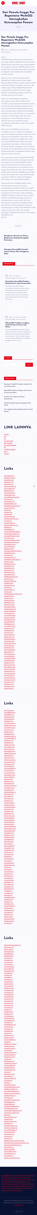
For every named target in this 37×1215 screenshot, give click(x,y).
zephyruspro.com (9, 854)
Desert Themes (18, 1205)
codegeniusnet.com (9, 745)
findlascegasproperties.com (12, 1087)
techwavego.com (8, 798)
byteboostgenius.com (10, 828)
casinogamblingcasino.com (12, 536)
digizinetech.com (9, 652)
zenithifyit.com (8, 979)
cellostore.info (8, 514)
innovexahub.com (9, 966)
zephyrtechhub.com (9, 906)
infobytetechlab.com (10, 658)
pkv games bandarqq (10, 445)
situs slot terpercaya (14, 1177)
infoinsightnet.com (9, 747)
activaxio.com (8, 1033)
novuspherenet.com (9, 897)
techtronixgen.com (9, 613)
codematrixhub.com (9, 639)
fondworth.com (8, 499)
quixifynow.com (8, 852)
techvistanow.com (9, 764)
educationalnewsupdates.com (12, 945)
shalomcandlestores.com (11, 525)
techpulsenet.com (9, 790)
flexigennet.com (8, 583)
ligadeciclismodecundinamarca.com (14, 1140)
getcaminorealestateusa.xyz (12, 1158)
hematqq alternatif (18, 1181)
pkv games (19, 226)
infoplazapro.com (9, 630)
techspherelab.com (9, 818)
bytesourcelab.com (9, 846)
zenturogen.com (8, 878)
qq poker (8, 1186)
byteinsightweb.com (9, 607)
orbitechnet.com (8, 899)
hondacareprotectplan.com (11, 534)
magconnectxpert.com (10, 785)
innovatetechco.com (9, 626)
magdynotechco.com (10, 725)
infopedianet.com (9, 833)
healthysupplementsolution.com (13, 594)
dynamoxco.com (8, 876)
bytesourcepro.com (9, 815)
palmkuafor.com (8, 482)
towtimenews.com (9, 538)
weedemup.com (8, 1119)
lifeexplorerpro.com (9, 1057)
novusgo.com (8, 1059)
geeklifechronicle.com (10, 1044)
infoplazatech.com (9, 734)
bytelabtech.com (8, 721)
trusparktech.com (9, 994)
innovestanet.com (9, 863)
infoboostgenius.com (10, 643)
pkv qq (15, 1175)
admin (7, 50)
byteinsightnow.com (10, 667)
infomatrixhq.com (9, 766)
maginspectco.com (9, 686)
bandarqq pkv (16, 1186)
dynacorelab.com (9, 968)
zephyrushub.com (9, 951)
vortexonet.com (8, 962)
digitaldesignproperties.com (12, 506)
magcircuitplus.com (9, 677)
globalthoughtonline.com (11, 518)
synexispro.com (8, 1136)
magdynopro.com (9, 628)
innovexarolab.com (9, 656)
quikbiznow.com (8, 914)
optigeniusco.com (9, 988)
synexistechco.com (9, 971)
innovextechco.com (9, 772)
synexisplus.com (8, 960)
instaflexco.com (8, 1014)
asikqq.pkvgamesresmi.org (14, 1190)
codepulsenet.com (9, 835)
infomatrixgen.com (9, 654)
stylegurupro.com (9, 1037)
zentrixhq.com (8, 861)
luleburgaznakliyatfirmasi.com (13, 551)
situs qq (6, 453)
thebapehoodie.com (9, 553)
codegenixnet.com (9, 662)
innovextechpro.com (9, 615)
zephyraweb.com (8, 984)
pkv (5, 436)
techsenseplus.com (9, 641)
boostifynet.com (8, 999)
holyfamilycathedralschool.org (13, 1145)
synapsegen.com (8, 886)
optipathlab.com (8, 953)
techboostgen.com (9, 717)
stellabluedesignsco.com (11, 576)
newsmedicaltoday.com (10, 1130)
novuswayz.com (8, 1007)
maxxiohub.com (8, 981)
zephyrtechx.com (8, 1003)
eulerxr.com (7, 1072)
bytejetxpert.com (8, 684)
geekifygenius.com (9, 1074)
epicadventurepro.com (10, 1052)
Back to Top (19, 1211)
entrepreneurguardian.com (11, 1112)
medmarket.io (8, 587)
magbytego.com (8, 742)
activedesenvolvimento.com (12, 1100)
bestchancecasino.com (10, 1121)
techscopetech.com (9, 803)
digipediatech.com (9, 602)
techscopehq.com (9, 839)
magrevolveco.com (9, 671)
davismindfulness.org (10, 1151)
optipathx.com (8, 856)
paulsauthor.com (8, 579)
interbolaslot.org (9, 480)
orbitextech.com (8, 1076)
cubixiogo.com (8, 895)
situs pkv (25, 1175)
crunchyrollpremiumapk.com (12, 531)
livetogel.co (7, 1082)
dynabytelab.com (9, 956)
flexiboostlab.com (9, 1018)
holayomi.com (8, 1138)
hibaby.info (7, 1115)
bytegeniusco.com (9, 637)
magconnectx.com (9, 1134)
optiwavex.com (8, 901)
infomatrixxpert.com (10, 760)
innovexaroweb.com (9, 807)
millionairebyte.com (9, 1153)
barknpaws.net (8, 512)
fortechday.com (8, 1156)
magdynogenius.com (10, 609)
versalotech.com (8, 1027)
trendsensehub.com (9, 1067)
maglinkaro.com (8, 811)
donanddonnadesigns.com (11, 1091)
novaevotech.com (9, 770)
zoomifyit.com (8, 923)
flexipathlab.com (9, 889)
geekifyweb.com (8, 732)
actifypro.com (8, 1009)
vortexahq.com (8, 977)
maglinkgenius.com (9, 775)
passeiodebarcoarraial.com (11, 497)
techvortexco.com (9, 730)
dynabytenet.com (9, 813)
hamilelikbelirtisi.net (10, 1024)
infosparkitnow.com (9, 727)
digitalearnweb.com (9, 478)
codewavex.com (8, 779)
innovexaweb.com (9, 880)
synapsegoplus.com (9, 831)
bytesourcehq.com (9, 749)
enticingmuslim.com (10, 557)
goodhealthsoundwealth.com (12, 559)
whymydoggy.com (9, 475)
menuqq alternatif (6, 1175)
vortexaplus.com (8, 893)
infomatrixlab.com (9, 820)
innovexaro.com (8, 843)
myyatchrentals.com (9, 523)
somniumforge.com (9, 546)
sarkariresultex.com (9, 508)
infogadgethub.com (9, 712)
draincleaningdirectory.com (12, 540)
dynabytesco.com (9, 1035)
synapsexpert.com (9, 910)
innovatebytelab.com (10, 738)
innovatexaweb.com (9, 723)
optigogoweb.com (9, 919)
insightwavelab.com (9, 1054)
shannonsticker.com (9, 493)
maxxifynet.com (8, 964)
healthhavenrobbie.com (10, 1089)
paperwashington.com (10, 1117)
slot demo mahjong (9, 449)
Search (8, 358)
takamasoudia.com (9, 572)
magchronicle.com (9, 600)
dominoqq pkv (8, 443)
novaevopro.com (8, 992)
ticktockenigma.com (9, 1070)
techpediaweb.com (9, 622)
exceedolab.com (8, 1031)
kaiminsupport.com (9, 488)
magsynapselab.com (10, 611)
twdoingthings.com (9, 574)
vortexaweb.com (8, 986)
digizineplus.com (9, 841)
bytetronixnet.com (9, 682)
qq (4, 438)
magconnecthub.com (10, 826)
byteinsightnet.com (9, 751)
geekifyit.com (8, 527)
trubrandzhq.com (9, 996)
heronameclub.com (9, 585)
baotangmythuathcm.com (11, 542)
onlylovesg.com (8, 1097)
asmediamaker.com (9, 516)
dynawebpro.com (9, 884)
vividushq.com (8, 891)
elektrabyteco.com (9, 783)
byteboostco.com (9, 781)
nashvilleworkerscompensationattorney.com (16, 1143)
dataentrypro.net (9, 484)
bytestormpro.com (9, 1061)
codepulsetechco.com (10, 753)
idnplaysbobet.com (9, 1104)
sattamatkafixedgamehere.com (13, 1110)
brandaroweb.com (9, 921)
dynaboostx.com (8, 1012)
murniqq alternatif (6, 1181)
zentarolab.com (8, 912)
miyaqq (30, 1188)
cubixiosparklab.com (10, 768)
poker (5, 451)
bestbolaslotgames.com (11, 1108)
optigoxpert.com (8, 1005)
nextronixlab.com (9, 858)
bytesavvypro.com (9, 647)
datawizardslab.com (10, 1039)
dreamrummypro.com (10, 486)
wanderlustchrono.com (10, 1063)
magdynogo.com (9, 688)
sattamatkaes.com (9, 529)
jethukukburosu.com (10, 544)
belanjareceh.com (9, 490)
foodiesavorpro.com (9, 1048)
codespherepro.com (9, 660)
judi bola (16, 317)
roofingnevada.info (9, 1132)
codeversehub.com (9, 822)
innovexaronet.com (9, 762)
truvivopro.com (8, 973)
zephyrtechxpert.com (10, 792)
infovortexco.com (9, 794)
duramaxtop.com (9, 570)
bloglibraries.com (9, 549)
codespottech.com (9, 596)
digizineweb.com (9, 755)
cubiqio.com (7, 1042)
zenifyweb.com (8, 1080)
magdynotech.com (9, 837)
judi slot (6, 434)
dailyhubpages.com (9, 1102)
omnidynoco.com (9, 904)
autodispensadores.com (10, 1125)
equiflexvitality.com (9, 1095)
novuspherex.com (9, 990)
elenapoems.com (8, 561)
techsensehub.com (9, 719)
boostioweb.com (8, 949)
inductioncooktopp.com (10, 1128)
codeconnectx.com (9, 757)
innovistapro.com (9, 1016)
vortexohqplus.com (9, 1020)
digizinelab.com (8, 796)
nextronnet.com (8, 874)
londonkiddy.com (9, 1147)
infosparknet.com (9, 848)
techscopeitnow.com (9, 680)
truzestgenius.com (9, 788)
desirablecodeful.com (10, 581)
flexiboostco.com (9, 947)
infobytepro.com (8, 740)
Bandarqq (12, 50)
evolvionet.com (8, 958)
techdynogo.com (8, 598)
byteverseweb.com (9, 824)
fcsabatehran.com (9, 566)
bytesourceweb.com (9, 665)
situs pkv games (8, 441)
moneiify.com (8, 521)
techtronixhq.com (9, 710)
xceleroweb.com (8, 916)
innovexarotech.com (9, 673)
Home (18, 27)
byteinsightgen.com (9, 649)
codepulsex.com (8, 800)
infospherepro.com (9, 1046)
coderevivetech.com (9, 669)
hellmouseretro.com (9, 564)
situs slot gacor (16, 1179)
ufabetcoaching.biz (9, 1149)
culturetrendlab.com (9, 1065)
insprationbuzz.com (9, 495)
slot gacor (24, 1186)
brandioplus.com (8, 882)
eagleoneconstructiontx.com (12, 1093)
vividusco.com (8, 975)
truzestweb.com (8, 908)
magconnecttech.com (10, 1078)
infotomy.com (8, 592)
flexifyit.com (7, 867)
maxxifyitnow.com (9, 850)
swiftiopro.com (8, 1022)
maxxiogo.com (8, 869)
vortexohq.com (8, 1050)
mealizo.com (7, 510)
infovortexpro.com (9, 675)
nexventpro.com (8, 1001)
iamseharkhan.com (9, 501)
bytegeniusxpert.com (10, 736)
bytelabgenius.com (9, 624)
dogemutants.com (9, 568)
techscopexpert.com (9, 619)
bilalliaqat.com (8, 1123)
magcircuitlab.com (9, 777)
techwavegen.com (9, 645)
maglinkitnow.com (9, 604)
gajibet (3, 1190)
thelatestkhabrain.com (10, 503)
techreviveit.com (8, 632)
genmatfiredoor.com (10, 1085)
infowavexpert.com (9, 634)
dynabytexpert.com (9, 865)
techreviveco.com (9, 809)
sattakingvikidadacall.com (11, 1106)
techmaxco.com (8, 1029)
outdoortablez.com (9, 589)
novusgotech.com (9, 871)
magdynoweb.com (9, 805)
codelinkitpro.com (9, 714)
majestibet (23, 1188)
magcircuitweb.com (9, 617)
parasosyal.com (8, 555)
